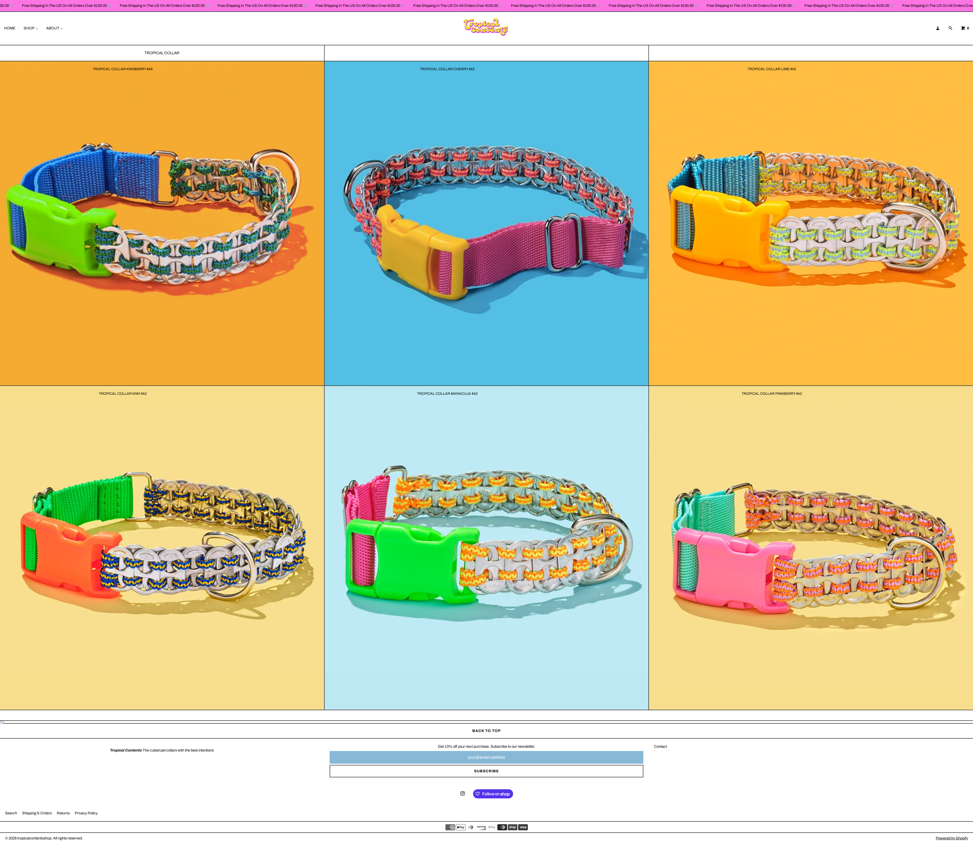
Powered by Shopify (952, 838)
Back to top (486, 731)
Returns (63, 813)
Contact (660, 746)
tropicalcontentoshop (34, 838)
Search (11, 813)
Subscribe (486, 771)
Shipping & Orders (37, 813)
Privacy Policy (86, 813)
